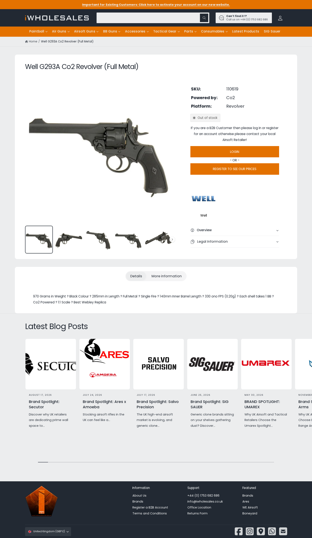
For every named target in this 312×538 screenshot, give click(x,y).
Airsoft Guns (84, 31)
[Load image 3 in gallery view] (98, 240)
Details (136, 276)
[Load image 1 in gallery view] (39, 240)
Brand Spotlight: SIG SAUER (210, 404)
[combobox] (153, 18)
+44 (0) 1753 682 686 (203, 495)
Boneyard (249, 513)
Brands (137, 501)
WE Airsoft (250, 507)
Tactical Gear (164, 31)
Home (33, 41)
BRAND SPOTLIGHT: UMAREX (262, 404)
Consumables (212, 31)
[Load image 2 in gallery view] (69, 240)
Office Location (199, 507)
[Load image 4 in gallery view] (128, 240)
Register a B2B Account (150, 507)
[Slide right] (172, 239)
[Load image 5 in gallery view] (158, 240)
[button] (38, 32)
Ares (245, 501)
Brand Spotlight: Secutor (44, 404)
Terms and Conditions (149, 513)
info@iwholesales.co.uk (205, 501)
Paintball (36, 31)
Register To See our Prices (234, 169)
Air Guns (59, 31)
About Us (139, 495)
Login (234, 151)
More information (167, 276)
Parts (188, 31)
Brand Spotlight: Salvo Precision (158, 404)
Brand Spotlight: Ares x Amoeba (104, 404)
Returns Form (197, 513)
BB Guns (110, 31)
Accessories (135, 31)
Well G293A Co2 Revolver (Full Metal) (67, 41)
